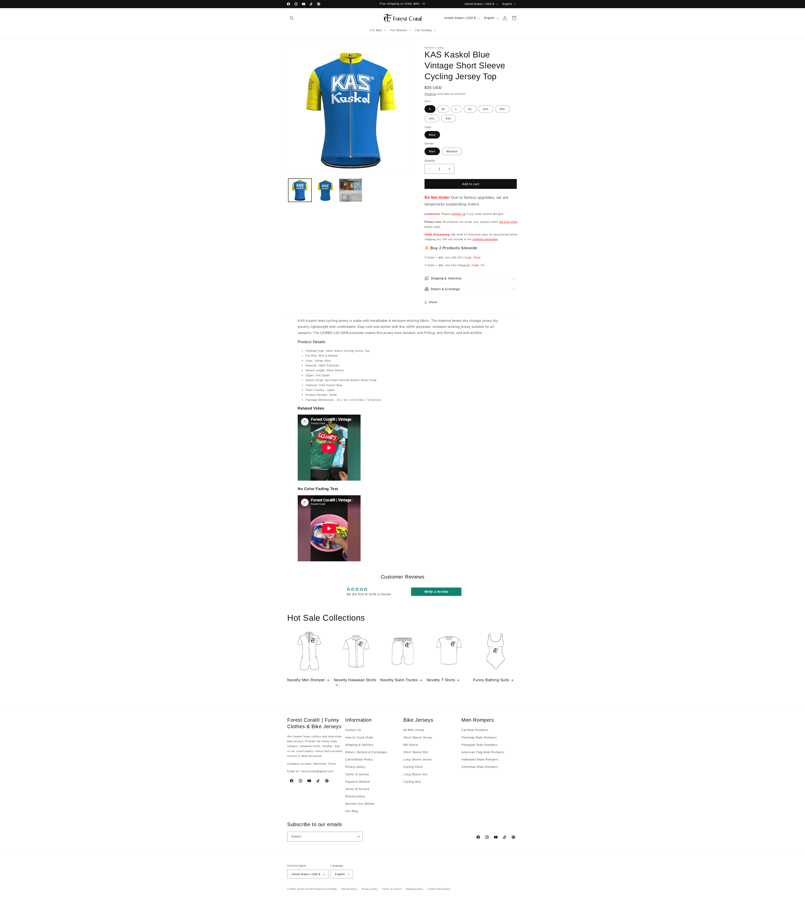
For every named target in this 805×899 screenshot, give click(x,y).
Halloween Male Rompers (479, 759)
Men (432, 151)
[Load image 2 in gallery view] (325, 190)
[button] (291, 18)
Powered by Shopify (325, 889)
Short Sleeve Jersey (417, 737)
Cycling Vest (412, 781)
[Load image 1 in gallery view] (300, 190)
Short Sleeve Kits (415, 752)
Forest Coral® (305, 889)
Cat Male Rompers (474, 730)
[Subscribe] (357, 837)
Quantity (430, 160)
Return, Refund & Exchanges (366, 752)
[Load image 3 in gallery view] (350, 190)
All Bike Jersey (414, 730)
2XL (486, 109)
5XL (449, 118)
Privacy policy (355, 766)
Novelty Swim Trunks (399, 680)
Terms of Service (357, 788)
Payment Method (357, 781)
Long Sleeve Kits (415, 774)
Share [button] (433, 302)
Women (452, 151)
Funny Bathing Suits (491, 680)
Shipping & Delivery (359, 744)
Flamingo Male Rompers (479, 737)
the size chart (508, 221)
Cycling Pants (413, 766)
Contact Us (353, 730)
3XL (502, 109)
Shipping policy (414, 889)
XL (470, 109)
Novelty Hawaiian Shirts (355, 680)
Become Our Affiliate (360, 803)
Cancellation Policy (359, 759)
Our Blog (351, 811)
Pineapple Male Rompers (479, 744)
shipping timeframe (485, 239)
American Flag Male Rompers (482, 752)
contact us (459, 213)
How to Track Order (359, 737)
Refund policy (355, 796)
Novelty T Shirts (441, 680)
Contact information (439, 889)
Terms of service (357, 774)
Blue (432, 134)
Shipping (430, 93)
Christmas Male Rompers (479, 766)
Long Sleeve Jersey (417, 759)
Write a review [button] (436, 591)
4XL (432, 118)
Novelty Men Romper (306, 680)
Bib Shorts (410, 744)
